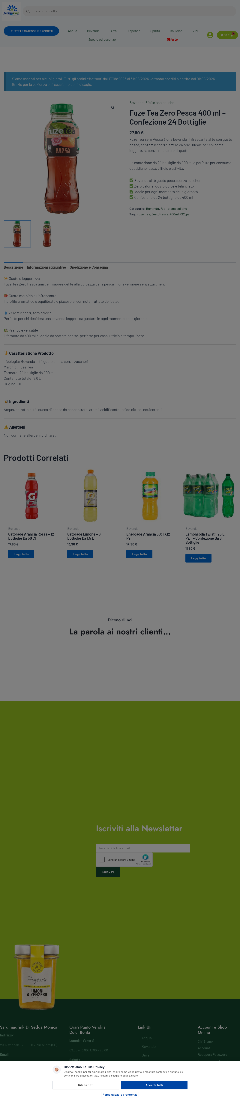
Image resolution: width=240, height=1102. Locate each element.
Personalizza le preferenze (120, 1094)
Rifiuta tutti (85, 1085)
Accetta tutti (154, 1085)
